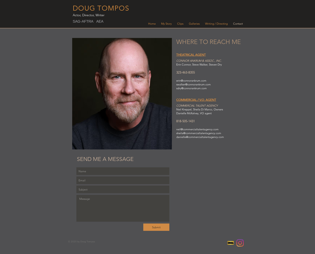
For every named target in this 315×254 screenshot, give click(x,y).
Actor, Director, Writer (88, 15)
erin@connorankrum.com (191, 80)
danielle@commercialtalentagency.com (200, 137)
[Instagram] (240, 243)
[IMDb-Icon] (230, 243)
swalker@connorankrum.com (193, 84)
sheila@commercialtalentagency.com (198, 133)
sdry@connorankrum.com (191, 88)
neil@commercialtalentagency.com (197, 129)
